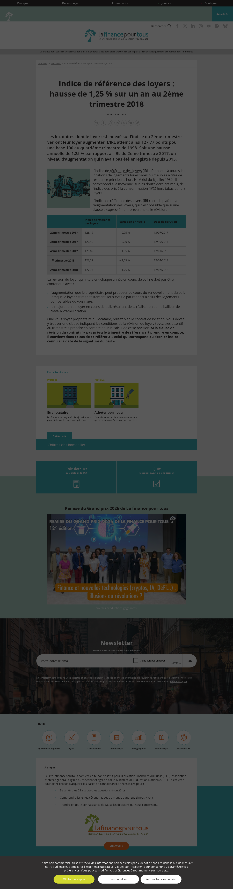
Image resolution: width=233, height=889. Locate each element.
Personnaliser (119, 879)
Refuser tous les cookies (161, 879)
